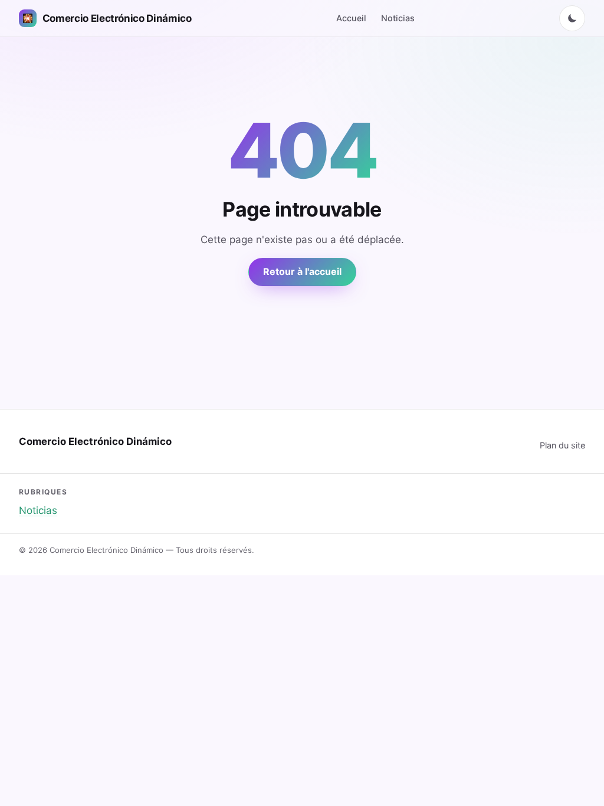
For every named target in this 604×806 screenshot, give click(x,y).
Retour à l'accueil (302, 271)
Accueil (351, 18)
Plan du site (562, 445)
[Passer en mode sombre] (572, 18)
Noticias (398, 18)
